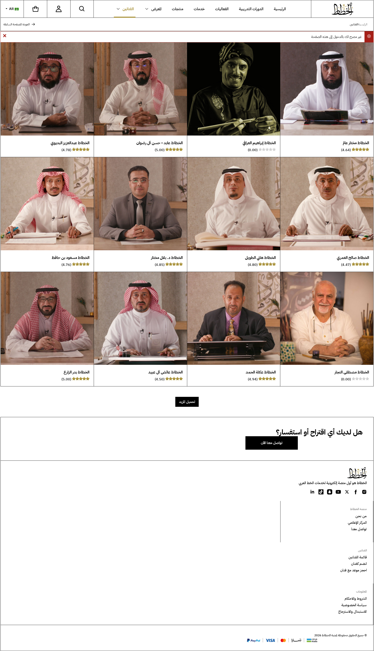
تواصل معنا (359, 529)
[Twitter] (347, 491)
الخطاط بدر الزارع (76, 372)
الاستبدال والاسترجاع (352, 611)
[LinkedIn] (312, 491)
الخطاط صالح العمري (353, 257)
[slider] (360, 149)
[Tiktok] (321, 491)
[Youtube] (338, 491)
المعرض (156, 9)
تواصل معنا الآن (271, 443)
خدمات (199, 9)
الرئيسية (280, 9)
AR (11, 8)
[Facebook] (355, 491)
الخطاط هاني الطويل (260, 257)
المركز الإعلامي (357, 522)
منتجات (177, 9)
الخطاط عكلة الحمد (261, 372)
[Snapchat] (329, 491)
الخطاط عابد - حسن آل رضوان (159, 143)
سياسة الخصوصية (354, 605)
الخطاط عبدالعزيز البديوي (70, 143)
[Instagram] (364, 491)
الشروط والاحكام (356, 598)
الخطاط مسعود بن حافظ (70, 257)
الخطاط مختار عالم (356, 143)
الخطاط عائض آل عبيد (165, 372)
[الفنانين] (119, 9)
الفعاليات (222, 9)
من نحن (361, 516)
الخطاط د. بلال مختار (167, 257)
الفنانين (128, 9)
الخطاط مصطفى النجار (352, 372)
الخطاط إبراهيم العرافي (259, 143)
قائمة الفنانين (357, 557)
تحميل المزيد (187, 401)
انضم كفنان (359, 563)
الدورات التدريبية (251, 9)
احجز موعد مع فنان (353, 570)
